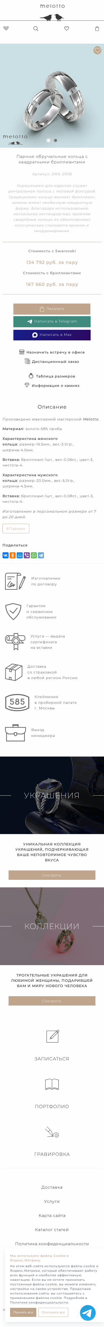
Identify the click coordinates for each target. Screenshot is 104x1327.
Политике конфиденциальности (39, 1302)
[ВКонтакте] (6, 555)
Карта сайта (52, 1215)
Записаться (52, 1059)
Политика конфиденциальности (52, 1243)
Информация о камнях (56, 385)
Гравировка (52, 1154)
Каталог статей (52, 1229)
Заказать (55, 309)
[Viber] (27, 555)
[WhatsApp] (34, 555)
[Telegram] (41, 555)
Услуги (52, 1201)
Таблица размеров (55, 376)
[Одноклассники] (13, 555)
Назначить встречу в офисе (56, 352)
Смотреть (52, 875)
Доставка (52, 1187)
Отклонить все (53, 1312)
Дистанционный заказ (55, 361)
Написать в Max (56, 335)
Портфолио (52, 1106)
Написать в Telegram (55, 321)
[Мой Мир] (20, 555)
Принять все (23, 1312)
